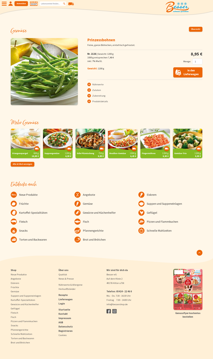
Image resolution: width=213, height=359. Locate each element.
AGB (61, 322)
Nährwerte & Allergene (70, 284)
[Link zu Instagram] (114, 311)
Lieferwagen (66, 299)
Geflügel (15, 308)
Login (62, 303)
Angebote (16, 278)
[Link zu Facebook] (108, 311)
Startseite (64, 309)
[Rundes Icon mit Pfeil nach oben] (199, 253)
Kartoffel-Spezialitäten (23, 300)
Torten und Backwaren (22, 338)
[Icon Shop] (34, 3)
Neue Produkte (19, 274)
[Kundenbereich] (10, 3)
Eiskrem (15, 283)
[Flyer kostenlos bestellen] (187, 289)
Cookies (63, 335)
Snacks (14, 325)
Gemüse (15, 291)
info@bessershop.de (117, 304)
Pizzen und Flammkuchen (24, 321)
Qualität (63, 274)
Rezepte (63, 295)
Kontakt (63, 313)
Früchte (15, 287)
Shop (13, 270)
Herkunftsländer (67, 289)
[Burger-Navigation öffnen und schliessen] (4, 3)
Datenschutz (66, 326)
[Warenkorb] (71, 6)
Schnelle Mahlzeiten (21, 334)
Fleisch (14, 312)
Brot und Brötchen (20, 342)
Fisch (13, 317)
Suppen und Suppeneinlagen (26, 295)
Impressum (65, 318)
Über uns (63, 270)
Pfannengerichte (19, 329)
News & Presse (66, 278)
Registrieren (66, 331)
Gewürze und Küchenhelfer (25, 304)
